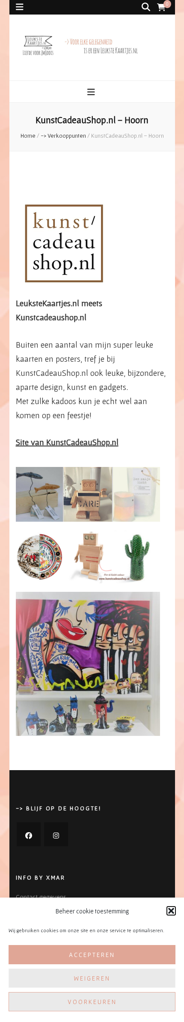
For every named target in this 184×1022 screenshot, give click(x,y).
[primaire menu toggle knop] (92, 92)
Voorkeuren (92, 1001)
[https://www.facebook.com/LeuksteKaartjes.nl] (29, 834)
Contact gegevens (41, 897)
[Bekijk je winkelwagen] (161, 7)
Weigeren (92, 978)
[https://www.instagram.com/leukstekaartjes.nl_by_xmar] (56, 834)
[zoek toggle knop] (146, 7)
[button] (171, 911)
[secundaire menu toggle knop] (20, 7)
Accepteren (92, 954)
